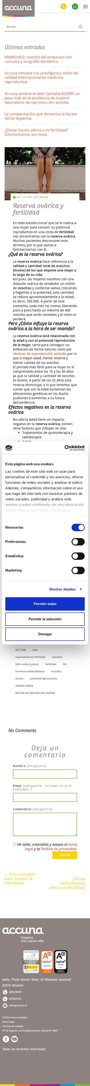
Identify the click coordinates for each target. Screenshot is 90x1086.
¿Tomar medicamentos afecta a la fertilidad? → (67, 881)
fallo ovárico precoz (27, 664)
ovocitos (56, 671)
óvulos (19, 678)
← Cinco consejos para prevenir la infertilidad (20, 876)
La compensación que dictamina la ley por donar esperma (41, 116)
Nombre (30, 766)
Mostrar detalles (62, 589)
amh (35, 649)
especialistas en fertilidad (30, 657)
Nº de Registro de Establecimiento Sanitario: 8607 (30, 1030)
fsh (65, 664)
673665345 (15, 998)
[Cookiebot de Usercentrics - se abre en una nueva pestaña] (65, 448)
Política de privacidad (58, 849)
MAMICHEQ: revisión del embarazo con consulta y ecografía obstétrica (38, 59)
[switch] (78, 541)
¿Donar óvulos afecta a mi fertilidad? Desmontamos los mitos (36, 132)
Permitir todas (45, 604)
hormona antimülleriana (30, 671)
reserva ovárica (24, 685)
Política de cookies (12, 1026)
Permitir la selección (45, 619)
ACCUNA (20, 649)
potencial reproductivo (43, 678)
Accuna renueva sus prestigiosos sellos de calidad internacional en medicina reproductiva (41, 77)
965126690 (15, 992)
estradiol (57, 657)
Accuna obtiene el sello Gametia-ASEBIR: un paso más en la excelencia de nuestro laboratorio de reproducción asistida (42, 98)
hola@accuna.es (18, 1005)
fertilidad (50, 664)
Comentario (33, 809)
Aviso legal (8, 1021)
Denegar (45, 634)
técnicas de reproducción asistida (39, 353)
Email (42, 787)
